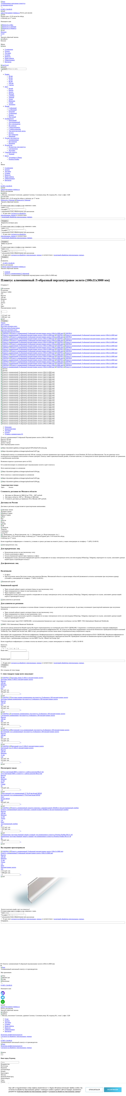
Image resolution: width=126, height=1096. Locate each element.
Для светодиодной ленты (17, 131)
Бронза (11, 90)
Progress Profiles (14, 159)
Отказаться (94, 1089)
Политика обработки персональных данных (32, 1091)
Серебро (11, 95)
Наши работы (9, 58)
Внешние (12, 143)
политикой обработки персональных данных (17, 217)
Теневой (11, 154)
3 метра (11, 85)
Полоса (11, 115)
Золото (11, 92)
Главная (7, 272)
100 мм (11, 83)
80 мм (11, 81)
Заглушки (12, 150)
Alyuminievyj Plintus (15, 157)
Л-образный (13, 113)
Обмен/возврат (10, 60)
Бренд (7, 156)
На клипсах (12, 126)
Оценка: (3, 646)
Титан (11, 99)
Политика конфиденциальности (11, 1034)
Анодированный (14, 122)
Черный (11, 94)
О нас (7, 1019)
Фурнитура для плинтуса (17, 147)
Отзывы (7, 55)
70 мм (11, 79)
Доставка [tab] (8, 430)
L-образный (13, 110)
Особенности (9, 118)
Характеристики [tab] (10, 429)
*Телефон (4, 209)
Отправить (5, 221)
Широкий (12, 136)
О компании (9, 49)
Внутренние (13, 141)
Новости (8, 56)
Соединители (13, 149)
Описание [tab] (8, 427)
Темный (11, 97)
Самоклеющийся (14, 127)
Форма (7, 106)
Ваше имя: (4, 650)
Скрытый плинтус (11, 152)
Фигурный (12, 117)
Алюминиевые (14, 140)
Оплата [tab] (7, 432)
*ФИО (3, 207)
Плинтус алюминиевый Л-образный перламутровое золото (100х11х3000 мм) (28, 964)
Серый (11, 102)
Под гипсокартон (14, 124)
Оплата (7, 51)
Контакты (8, 62)
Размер (7, 74)
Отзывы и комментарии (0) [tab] (14, 434)
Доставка (8, 53)
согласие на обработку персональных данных (13, 214)
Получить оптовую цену (9, 326)
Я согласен (112, 1089)
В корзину (4, 321)
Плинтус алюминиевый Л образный (17, 273)
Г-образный (13, 108)
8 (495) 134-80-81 (6, 9)
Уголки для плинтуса (12, 138)
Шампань (12, 101)
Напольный (13, 120)
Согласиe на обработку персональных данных (16, 1036)
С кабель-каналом (15, 129)
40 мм (11, 76)
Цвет (6, 87)
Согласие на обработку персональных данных (64, 1091)
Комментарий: (5, 659)
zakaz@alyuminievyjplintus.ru (10, 13)
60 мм (11, 78)
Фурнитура (8, 145)
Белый (11, 88)
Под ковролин (13, 134)
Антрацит (12, 104)
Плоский (12, 111)
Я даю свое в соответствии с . (16, 236)
